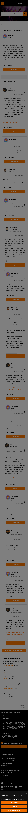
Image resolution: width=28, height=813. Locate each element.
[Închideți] (26, 793)
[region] (14, 802)
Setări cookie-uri (14, 802)
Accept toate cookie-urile (14, 810)
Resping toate (14, 806)
